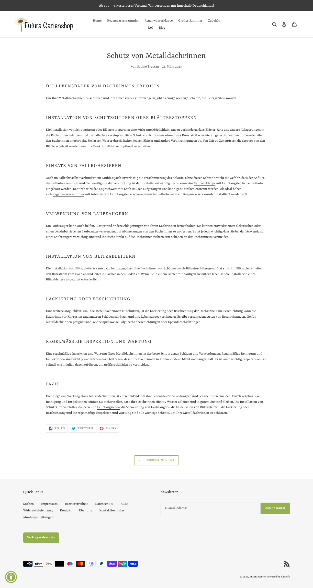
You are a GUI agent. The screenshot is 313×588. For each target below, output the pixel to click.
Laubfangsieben (108, 407)
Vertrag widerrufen (41, 537)
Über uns (85, 510)
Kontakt (66, 510)
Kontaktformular (111, 510)
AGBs (124, 504)
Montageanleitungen (38, 517)
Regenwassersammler (68, 194)
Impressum (49, 504)
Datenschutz (104, 504)
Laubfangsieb (111, 178)
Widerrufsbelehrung (38, 510)
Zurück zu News (160, 460)
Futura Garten (258, 576)
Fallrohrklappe (204, 183)
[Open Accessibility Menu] (11, 577)
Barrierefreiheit (76, 504)
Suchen (28, 504)
